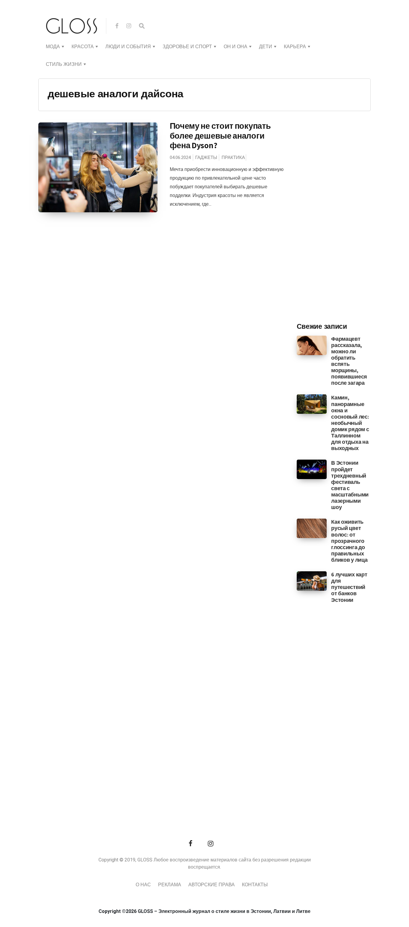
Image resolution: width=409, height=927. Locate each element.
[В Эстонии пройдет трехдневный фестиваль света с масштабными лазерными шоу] (312, 469)
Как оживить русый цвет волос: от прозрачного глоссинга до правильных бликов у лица (349, 540)
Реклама (169, 884)
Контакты (255, 884)
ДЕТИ (265, 46)
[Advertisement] (342, 219)
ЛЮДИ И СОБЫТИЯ (128, 46)
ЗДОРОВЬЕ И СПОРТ (187, 46)
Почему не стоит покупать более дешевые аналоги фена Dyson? (220, 135)
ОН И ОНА (235, 46)
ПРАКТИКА (233, 157)
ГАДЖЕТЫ (206, 157)
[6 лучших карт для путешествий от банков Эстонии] (312, 580)
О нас (143, 884)
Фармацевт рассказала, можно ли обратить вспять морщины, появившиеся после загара (349, 361)
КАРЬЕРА (295, 46)
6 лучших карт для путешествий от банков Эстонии (349, 587)
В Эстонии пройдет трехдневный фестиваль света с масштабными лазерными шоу (350, 485)
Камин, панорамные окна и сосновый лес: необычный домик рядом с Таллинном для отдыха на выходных (350, 423)
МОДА (53, 46)
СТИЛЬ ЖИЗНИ (64, 64)
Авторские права (211, 884)
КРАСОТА (83, 46)
